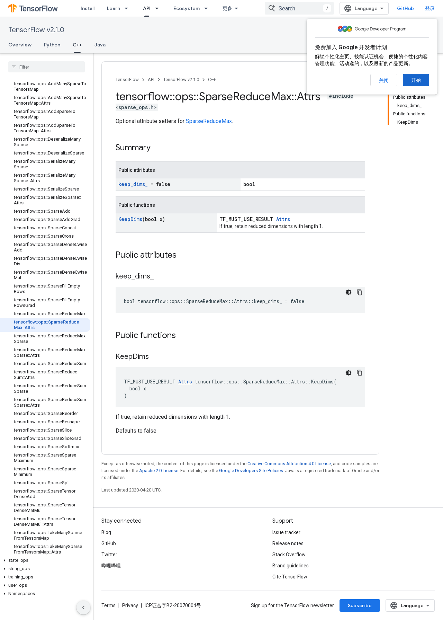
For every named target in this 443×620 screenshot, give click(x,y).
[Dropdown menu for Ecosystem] (208, 8)
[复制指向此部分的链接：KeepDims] (156, 357)
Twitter (109, 554)
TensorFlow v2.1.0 (36, 30)
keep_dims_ (133, 184)
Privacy (130, 605)
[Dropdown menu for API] (159, 8)
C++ (77, 45)
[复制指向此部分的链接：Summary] (157, 148)
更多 (227, 8)
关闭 (384, 80)
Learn (113, 8)
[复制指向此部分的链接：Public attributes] (183, 255)
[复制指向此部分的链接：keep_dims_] (161, 277)
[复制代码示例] (359, 292)
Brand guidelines (290, 565)
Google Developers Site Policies (251, 470)
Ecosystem (186, 8)
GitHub (405, 8)
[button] (45, 560)
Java (100, 45)
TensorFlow (127, 79)
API (147, 8)
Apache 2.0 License (158, 470)
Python (52, 45)
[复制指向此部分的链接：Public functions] (183, 336)
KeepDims (130, 219)
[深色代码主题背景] (348, 292)
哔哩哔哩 (111, 565)
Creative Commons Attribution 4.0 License (289, 463)
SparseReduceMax (209, 121)
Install (87, 8)
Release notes (288, 543)
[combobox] (299, 8)
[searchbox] (46, 66)
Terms (108, 605)
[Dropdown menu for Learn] (128, 8)
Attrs (283, 219)
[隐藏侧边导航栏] (83, 607)
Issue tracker (286, 532)
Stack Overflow (289, 554)
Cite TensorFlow (289, 576)
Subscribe (360, 605)
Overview (19, 45)
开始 (416, 80)
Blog (106, 532)
